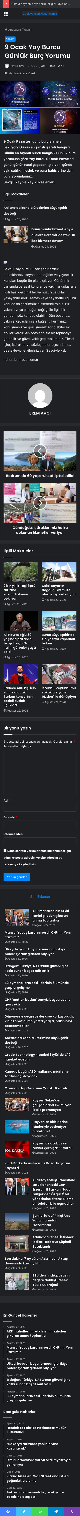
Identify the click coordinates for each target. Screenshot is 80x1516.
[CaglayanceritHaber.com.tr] (40, 13)
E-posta (10, 817)
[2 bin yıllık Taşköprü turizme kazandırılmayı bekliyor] (21, 572)
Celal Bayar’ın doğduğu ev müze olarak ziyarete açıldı (59, 590)
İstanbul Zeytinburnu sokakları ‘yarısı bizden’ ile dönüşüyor (59, 692)
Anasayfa (14, 29)
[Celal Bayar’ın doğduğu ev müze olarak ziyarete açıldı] (59, 572)
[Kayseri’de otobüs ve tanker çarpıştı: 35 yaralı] (17, 1149)
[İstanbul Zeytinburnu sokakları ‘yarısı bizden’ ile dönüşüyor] (59, 674)
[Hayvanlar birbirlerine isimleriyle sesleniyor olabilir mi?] (17, 1126)
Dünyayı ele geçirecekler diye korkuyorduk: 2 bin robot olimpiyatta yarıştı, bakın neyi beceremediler (39, 1021)
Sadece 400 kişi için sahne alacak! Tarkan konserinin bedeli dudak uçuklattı (20, 696)
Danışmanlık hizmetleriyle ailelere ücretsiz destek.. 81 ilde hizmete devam (53, 235)
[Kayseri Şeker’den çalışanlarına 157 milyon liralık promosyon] (17, 1104)
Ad (7, 800)
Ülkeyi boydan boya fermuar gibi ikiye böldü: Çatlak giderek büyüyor (35, 951)
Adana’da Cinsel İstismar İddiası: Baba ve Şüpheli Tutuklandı (53, 1242)
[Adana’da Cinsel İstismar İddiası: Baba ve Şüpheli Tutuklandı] (17, 1243)
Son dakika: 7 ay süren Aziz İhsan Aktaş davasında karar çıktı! (36, 1261)
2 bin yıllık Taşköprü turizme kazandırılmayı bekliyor (19, 592)
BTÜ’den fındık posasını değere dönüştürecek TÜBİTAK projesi (51, 1280)
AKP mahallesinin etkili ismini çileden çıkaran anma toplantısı (50, 916)
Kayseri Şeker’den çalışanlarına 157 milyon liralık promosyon (51, 1105)
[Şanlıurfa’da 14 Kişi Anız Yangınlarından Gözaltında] (17, 1221)
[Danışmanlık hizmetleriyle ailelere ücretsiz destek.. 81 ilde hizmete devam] (16, 234)
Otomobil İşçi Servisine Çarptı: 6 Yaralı (36, 1088)
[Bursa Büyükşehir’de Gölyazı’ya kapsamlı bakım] (59, 621)
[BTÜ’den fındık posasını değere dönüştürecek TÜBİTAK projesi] (17, 1281)
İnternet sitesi (13, 834)
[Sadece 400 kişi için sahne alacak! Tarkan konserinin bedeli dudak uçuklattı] (21, 674)
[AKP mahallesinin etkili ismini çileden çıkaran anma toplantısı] (17, 917)
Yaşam (27, 29)
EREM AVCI (17, 66)
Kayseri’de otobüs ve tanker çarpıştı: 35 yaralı (52, 1145)
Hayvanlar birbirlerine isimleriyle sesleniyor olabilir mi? (50, 1126)
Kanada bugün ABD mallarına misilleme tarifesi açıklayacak (37, 1073)
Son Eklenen (40, 896)
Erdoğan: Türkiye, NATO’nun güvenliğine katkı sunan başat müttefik (36, 968)
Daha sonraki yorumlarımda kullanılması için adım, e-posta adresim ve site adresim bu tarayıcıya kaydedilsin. (37, 857)
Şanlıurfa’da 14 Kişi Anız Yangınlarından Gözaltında (51, 1220)
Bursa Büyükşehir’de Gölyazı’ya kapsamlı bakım (58, 639)
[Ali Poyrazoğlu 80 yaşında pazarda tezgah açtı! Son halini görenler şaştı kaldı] (21, 621)
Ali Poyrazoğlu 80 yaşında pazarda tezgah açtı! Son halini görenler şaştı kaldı (20, 643)
